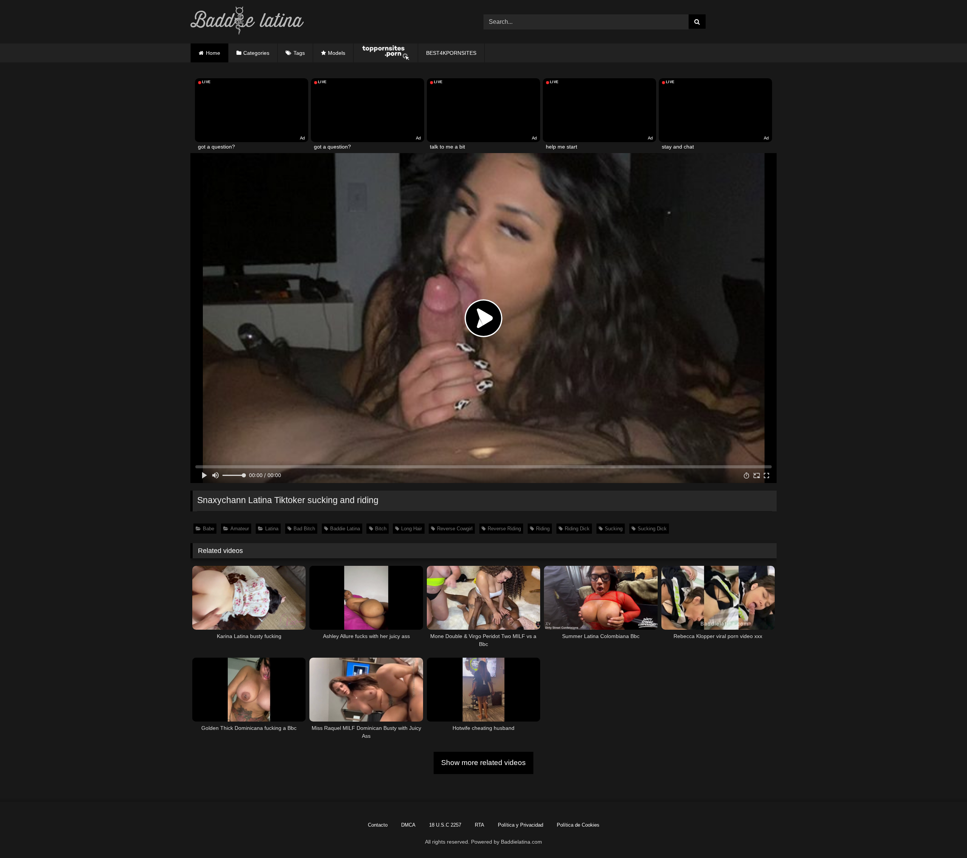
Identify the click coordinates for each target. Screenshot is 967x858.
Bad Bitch (304, 528)
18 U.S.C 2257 (445, 825)
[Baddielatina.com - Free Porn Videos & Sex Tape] (247, 21)
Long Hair (411, 528)
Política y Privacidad (520, 825)
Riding (543, 528)
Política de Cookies (578, 825)
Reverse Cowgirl (455, 528)
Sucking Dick (652, 528)
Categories (256, 53)
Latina (271, 528)
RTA (479, 825)
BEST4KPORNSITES (451, 53)
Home (213, 53)
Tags (299, 53)
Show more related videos (483, 763)
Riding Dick (577, 528)
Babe (208, 528)
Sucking (614, 528)
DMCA (408, 825)
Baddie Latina (345, 528)
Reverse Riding (504, 528)
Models (336, 53)
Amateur (239, 528)
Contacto (378, 825)
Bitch (380, 528)
